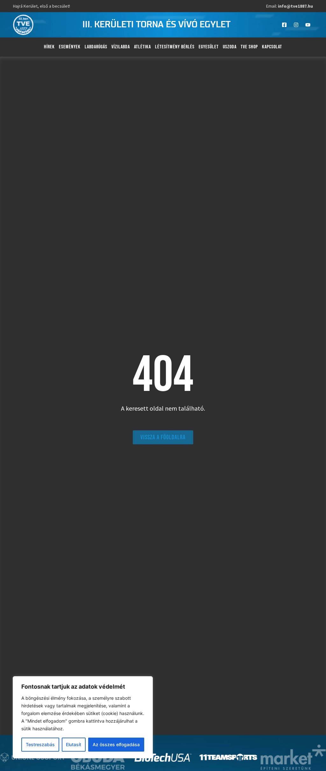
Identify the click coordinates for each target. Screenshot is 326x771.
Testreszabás (40, 744)
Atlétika (142, 47)
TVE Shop (249, 47)
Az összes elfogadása (116, 744)
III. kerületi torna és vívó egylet (156, 24)
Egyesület (209, 47)
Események (70, 47)
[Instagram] (296, 25)
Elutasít (73, 744)
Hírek (49, 47)
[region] (83, 717)
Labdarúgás (96, 47)
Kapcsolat (272, 47)
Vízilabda (120, 47)
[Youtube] (308, 25)
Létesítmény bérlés (175, 47)
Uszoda (230, 47)
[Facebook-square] (284, 25)
